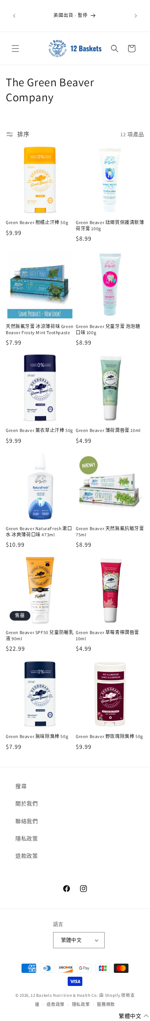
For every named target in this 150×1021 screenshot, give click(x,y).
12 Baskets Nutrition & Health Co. (64, 995)
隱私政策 (26, 838)
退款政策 (26, 855)
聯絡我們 (26, 821)
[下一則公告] (135, 15)
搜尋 (21, 786)
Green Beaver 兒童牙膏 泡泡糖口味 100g (108, 329)
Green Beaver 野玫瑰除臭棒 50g (109, 736)
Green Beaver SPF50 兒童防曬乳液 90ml (39, 635)
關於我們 (26, 803)
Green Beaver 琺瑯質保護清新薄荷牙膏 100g (110, 225)
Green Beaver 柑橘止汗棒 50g (37, 222)
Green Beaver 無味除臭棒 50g (37, 736)
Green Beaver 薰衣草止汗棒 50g (39, 430)
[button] (15, 48)
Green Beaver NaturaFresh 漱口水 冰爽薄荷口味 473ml (39, 531)
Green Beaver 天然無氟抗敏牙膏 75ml (110, 531)
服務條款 (106, 1004)
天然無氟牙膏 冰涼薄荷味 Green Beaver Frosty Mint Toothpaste (40, 329)
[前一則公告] (14, 15)
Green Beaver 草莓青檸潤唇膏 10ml (107, 635)
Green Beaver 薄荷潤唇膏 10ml (108, 430)
